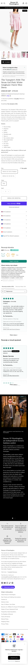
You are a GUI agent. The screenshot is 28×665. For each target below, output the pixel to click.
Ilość (2, 188)
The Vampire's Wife (12, 104)
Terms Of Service (5, 616)
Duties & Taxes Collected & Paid (9, 609)
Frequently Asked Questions (8, 612)
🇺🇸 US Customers (6, 216)
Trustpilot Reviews (12, 572)
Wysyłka (16, 98)
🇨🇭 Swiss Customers (6, 232)
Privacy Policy (4, 624)
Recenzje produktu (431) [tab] (8, 286)
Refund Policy (4, 619)
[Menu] (1, 3)
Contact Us (4, 599)
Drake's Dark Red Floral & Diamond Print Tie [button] (11, 329)
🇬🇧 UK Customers (6, 212)
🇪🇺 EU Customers (6, 220)
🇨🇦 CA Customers (6, 228)
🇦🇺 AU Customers (6, 224)
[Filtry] (3, 291)
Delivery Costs (5, 602)
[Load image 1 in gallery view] (14, 30)
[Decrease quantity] (2, 191)
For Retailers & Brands (7, 614)
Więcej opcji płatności (14, 207)
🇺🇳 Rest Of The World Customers (10, 236)
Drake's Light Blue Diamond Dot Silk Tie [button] (11, 375)
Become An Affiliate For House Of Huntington (13, 607)
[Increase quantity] (8, 191)
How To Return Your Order (8, 604)
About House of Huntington (8, 594)
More (17, 255)
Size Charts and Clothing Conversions (11, 597)
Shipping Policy (5, 621)
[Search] (5, 3)
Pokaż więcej (13, 335)
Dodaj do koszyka (14, 198)
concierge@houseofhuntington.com (10, 577)
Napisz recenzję (14, 261)
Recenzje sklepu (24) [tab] (21, 286)
